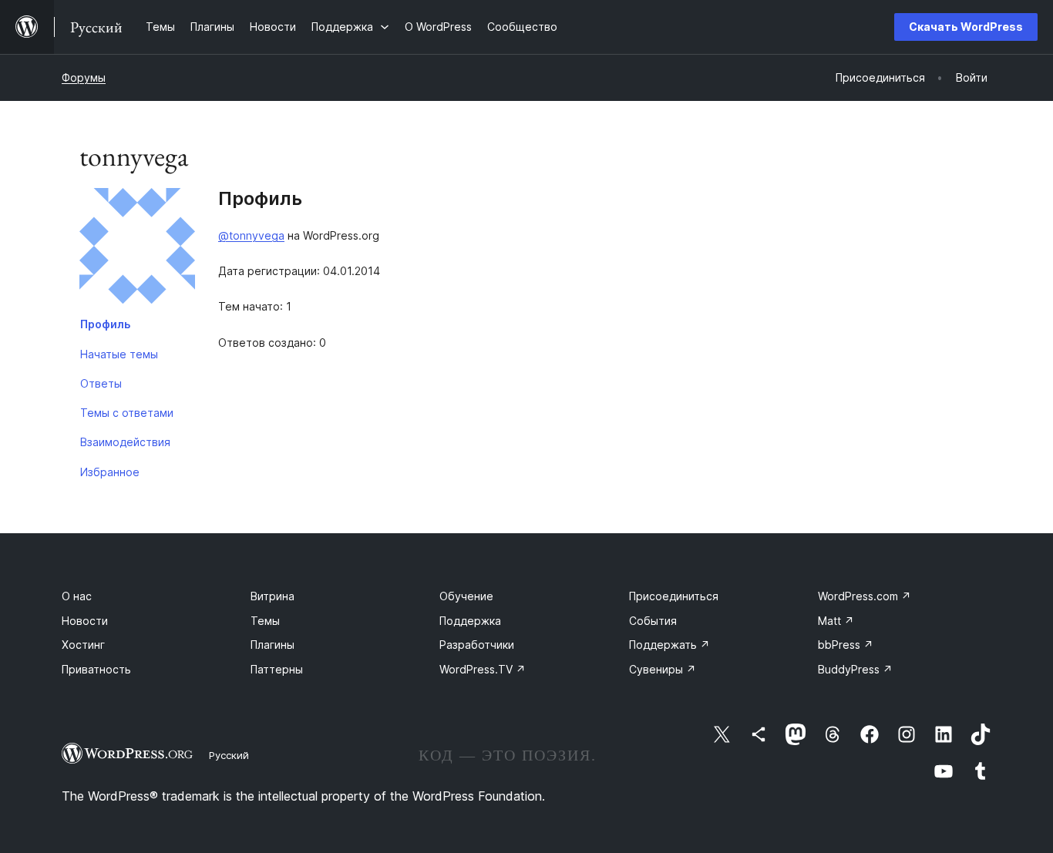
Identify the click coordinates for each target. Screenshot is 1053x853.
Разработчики (476, 644)
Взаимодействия (125, 441)
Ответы (101, 383)
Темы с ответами (126, 412)
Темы (265, 620)
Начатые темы (119, 354)
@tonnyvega (251, 235)
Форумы (84, 77)
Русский (229, 755)
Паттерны (277, 669)
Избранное (110, 472)
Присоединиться (673, 596)
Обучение (466, 596)
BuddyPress (855, 669)
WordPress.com (864, 596)
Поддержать (669, 644)
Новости (85, 620)
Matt (836, 620)
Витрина (272, 596)
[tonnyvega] (137, 249)
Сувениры (662, 669)
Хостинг (83, 644)
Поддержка (470, 620)
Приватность (96, 669)
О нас (77, 596)
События (653, 620)
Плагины (272, 644)
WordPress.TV (482, 669)
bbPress (845, 644)
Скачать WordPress (966, 26)
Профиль (105, 324)
